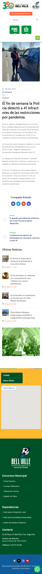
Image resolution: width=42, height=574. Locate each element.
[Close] (19, 561)
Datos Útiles (8, 380)
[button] (21, 14)
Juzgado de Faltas (10, 496)
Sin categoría (7, 92)
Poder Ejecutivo (10, 481)
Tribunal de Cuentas (11, 491)
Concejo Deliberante (11, 486)
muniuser (5, 98)
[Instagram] (23, 561)
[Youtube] (27, 561)
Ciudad (6, 375)
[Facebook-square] (14, 561)
